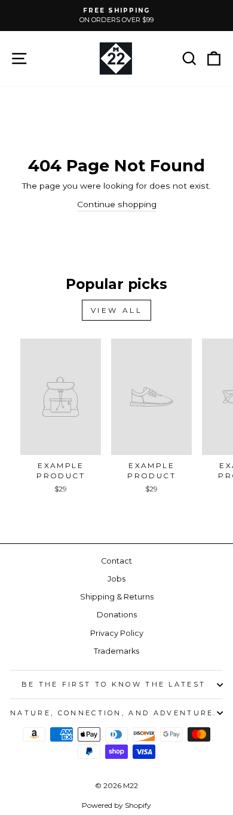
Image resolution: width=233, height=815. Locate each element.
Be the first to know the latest (114, 684)
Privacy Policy (116, 633)
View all (117, 310)
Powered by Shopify (116, 805)
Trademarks (116, 651)
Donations (117, 614)
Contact (116, 560)
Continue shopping (117, 204)
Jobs (116, 578)
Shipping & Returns (117, 596)
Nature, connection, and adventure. (113, 713)
